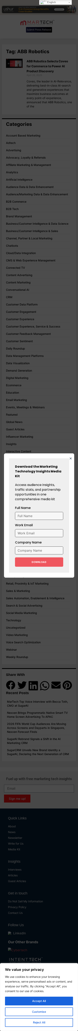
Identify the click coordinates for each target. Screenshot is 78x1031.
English (51, 2)
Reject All (39, 1022)
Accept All (39, 1001)
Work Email (24, 525)
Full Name (23, 508)
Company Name (28, 542)
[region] (39, 997)
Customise (39, 1011)
